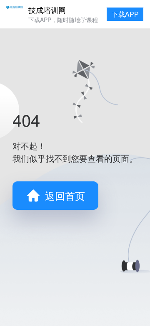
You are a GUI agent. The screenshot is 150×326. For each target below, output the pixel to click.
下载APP (125, 14)
